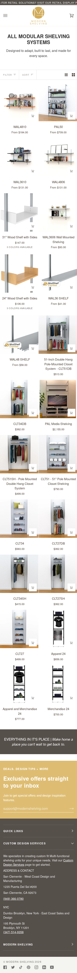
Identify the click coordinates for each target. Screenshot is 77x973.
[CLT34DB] (19, 399)
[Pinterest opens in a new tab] (28, 967)
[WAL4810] (19, 102)
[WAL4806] (58, 157)
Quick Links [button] (13, 831)
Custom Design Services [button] (24, 843)
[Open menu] (9, 15)
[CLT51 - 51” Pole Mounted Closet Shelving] (58, 454)
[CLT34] (19, 518)
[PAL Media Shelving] (58, 399)
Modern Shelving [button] (18, 944)
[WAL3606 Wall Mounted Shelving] (58, 212)
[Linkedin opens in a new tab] (44, 967)
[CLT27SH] (58, 574)
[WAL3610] (19, 157)
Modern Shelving (20, 961)
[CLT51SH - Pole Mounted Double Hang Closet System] (19, 454)
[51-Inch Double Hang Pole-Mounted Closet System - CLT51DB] (58, 334)
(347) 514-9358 (13, 932)
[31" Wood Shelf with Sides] (19, 212)
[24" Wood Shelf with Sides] (19, 273)
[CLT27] (19, 629)
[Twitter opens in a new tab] (13, 967)
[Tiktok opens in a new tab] (21, 967)
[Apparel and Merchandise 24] (19, 684)
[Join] (68, 808)
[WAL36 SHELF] (58, 273)
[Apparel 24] (58, 629)
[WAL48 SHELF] (19, 334)
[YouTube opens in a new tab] (52, 967)
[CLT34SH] (19, 574)
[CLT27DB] (58, 518)
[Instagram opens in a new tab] (36, 967)
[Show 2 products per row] (73, 75)
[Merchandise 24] (58, 684)
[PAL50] (58, 102)
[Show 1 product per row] (66, 75)
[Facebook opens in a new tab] (5, 967)
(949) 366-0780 (13, 898)
